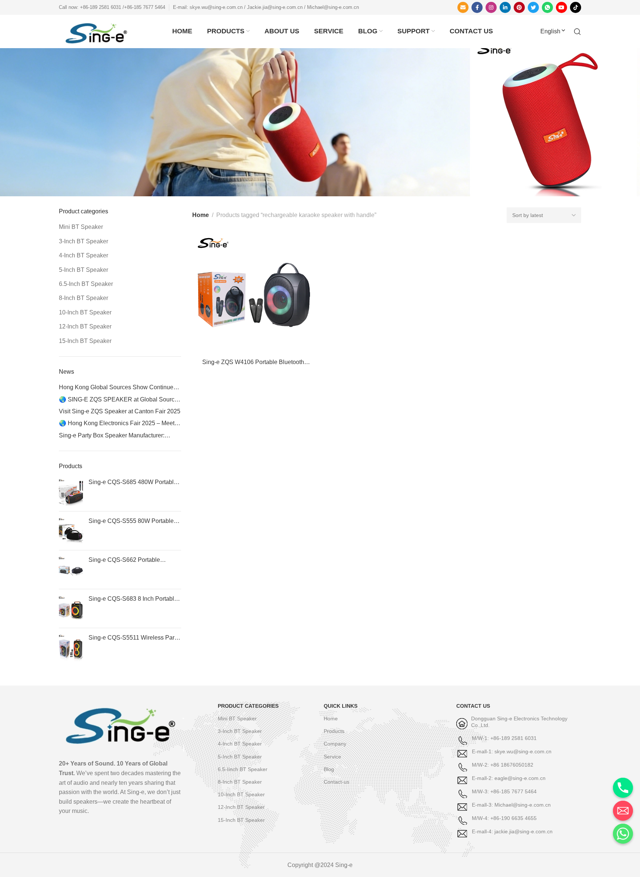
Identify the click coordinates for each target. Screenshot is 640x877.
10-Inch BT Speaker (85, 312)
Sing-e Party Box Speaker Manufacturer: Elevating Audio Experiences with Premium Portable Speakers (115, 436)
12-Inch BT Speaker (85, 326)
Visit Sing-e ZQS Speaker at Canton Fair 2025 (119, 411)
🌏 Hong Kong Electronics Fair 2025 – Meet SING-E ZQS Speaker (116, 423)
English (550, 31)
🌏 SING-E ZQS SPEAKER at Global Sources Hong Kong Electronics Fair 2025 (120, 400)
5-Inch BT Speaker (83, 270)
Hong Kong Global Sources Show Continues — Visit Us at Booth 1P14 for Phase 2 (117, 387)
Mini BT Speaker (81, 227)
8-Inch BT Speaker (83, 298)
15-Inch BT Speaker (85, 341)
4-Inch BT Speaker (83, 255)
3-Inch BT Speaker (83, 241)
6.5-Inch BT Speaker (86, 284)
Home (200, 215)
